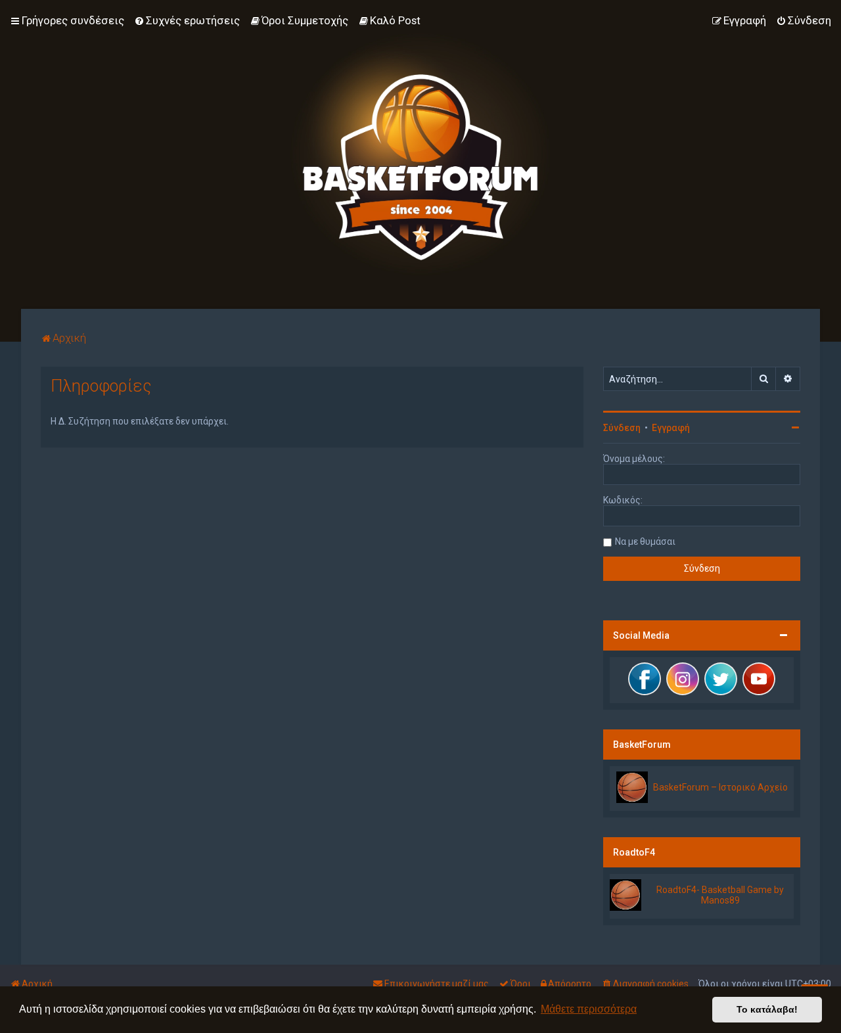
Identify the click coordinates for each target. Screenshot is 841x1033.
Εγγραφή (671, 428)
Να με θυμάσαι (645, 541)
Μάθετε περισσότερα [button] (589, 1009)
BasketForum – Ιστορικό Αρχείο (720, 787)
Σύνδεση (622, 428)
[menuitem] (187, 20)
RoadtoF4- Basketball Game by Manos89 (720, 895)
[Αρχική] (420, 154)
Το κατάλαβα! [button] (767, 1009)
